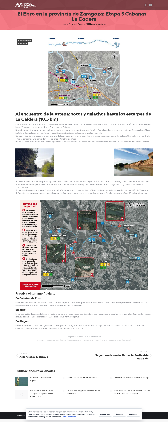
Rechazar (119, 414)
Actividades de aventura (52, 340)
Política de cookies (69, 417)
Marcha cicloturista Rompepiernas (82, 377)
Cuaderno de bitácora (74, 340)
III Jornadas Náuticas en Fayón (40, 379)
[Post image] (21, 381)
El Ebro (98, 340)
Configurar (133, 414)
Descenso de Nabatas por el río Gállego (131, 377)
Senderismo (126, 340)
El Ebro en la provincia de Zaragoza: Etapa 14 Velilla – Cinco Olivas (42, 394)
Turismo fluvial (22, 43)
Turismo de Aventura (24, 40)
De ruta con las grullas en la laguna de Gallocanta (83, 392)
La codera (104, 340)
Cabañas (63, 340)
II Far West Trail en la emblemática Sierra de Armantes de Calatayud (132, 392)
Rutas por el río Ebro (115, 340)
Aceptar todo (105, 414)
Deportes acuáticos (88, 340)
